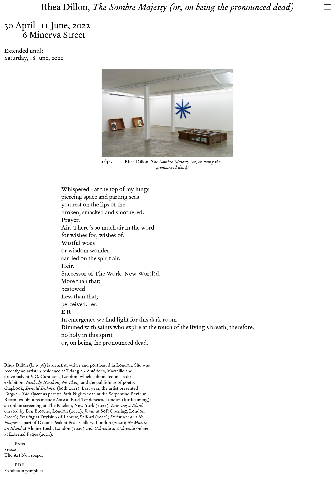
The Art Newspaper (23, 455)
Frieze (10, 450)
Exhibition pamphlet (23, 471)
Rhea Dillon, (167, 8)
